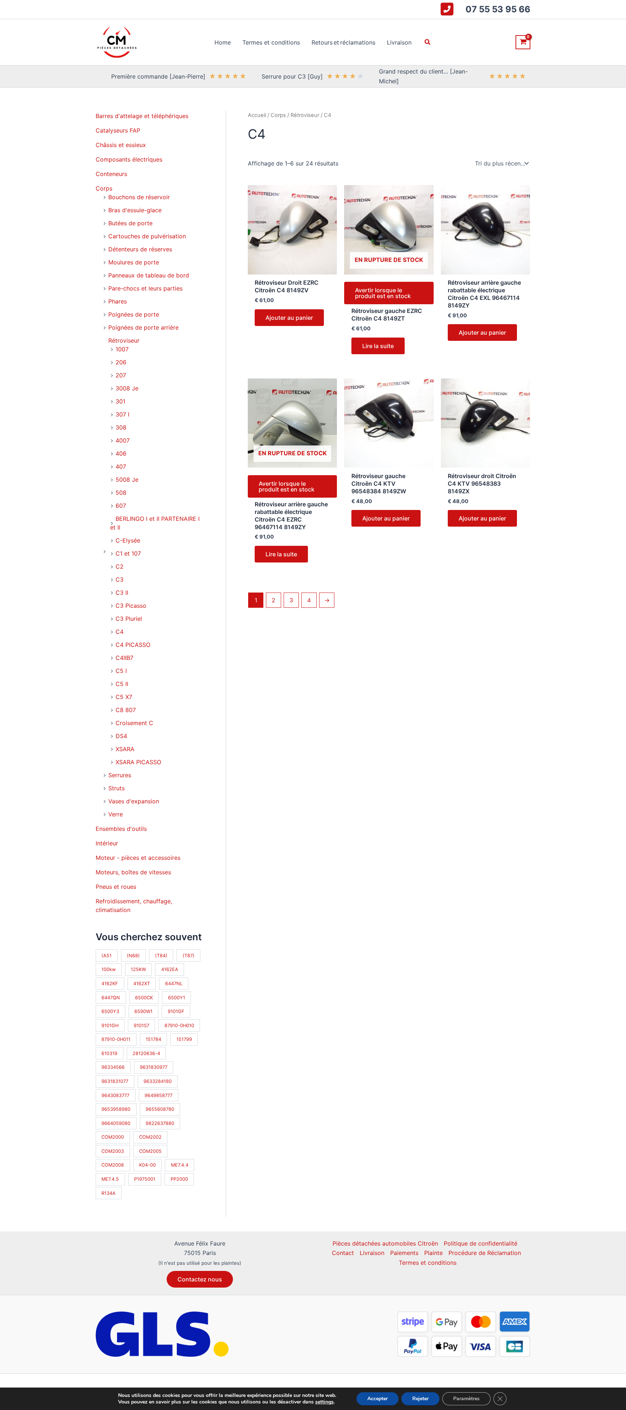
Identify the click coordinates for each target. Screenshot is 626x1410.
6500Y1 (176, 997)
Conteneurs (111, 173)
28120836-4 (146, 1053)
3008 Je (127, 388)
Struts (116, 788)
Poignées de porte (133, 314)
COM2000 (112, 1137)
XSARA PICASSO (138, 762)
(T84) (161, 955)
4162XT (141, 983)
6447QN (110, 997)
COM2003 (112, 1151)
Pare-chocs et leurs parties (145, 288)
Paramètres (466, 1398)
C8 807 (126, 710)
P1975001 (144, 1179)
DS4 (121, 736)
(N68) (133, 955)
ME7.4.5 (110, 1179)
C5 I (121, 670)
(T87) (189, 955)
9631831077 (114, 1081)
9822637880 (160, 1123)
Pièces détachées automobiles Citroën (385, 1243)
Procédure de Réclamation (484, 1252)
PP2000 (179, 1179)
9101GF (176, 1011)
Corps (104, 188)
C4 (120, 631)
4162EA (169, 969)
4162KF (109, 983)
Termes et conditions (427, 1262)
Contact (343, 1252)
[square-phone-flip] (447, 9)
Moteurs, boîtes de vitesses (133, 872)
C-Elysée (128, 540)
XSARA (125, 749)
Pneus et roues (116, 886)
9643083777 (115, 1095)
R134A (108, 1193)
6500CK (144, 997)
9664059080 (115, 1123)
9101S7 (141, 1025)
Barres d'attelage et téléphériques (142, 116)
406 (121, 453)
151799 (184, 1039)
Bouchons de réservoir (139, 197)
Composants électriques (129, 159)
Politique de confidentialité (480, 1243)
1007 (122, 349)
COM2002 (150, 1137)
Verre (115, 814)
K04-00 (147, 1165)
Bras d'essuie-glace (135, 210)
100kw (108, 969)
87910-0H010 (179, 1025)
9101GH (109, 1025)
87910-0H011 (115, 1039)
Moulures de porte (133, 262)
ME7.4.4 (179, 1165)
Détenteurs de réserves (140, 249)
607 (121, 505)
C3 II (122, 592)
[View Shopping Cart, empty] (523, 42)
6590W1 (143, 1011)
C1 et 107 (128, 553)
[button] (428, 42)
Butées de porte (130, 223)
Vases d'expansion (133, 801)
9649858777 (158, 1095)
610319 (109, 1053)
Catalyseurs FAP (118, 130)
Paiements (404, 1252)
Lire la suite (378, 346)
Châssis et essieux (121, 144)
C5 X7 (124, 696)
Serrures (119, 775)
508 (121, 492)
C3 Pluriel (129, 618)
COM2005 (150, 1151)
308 (121, 427)
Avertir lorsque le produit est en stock (383, 293)
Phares (117, 301)
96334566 (113, 1067)
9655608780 (160, 1109)
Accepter (377, 1398)
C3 (120, 579)
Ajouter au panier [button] (289, 317)
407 (121, 466)
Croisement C (134, 723)
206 (121, 362)
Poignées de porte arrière (143, 327)
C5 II (122, 683)
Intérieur (107, 843)
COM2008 (112, 1165)
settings (324, 1402)
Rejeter (420, 1398)
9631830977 (153, 1067)
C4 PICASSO (133, 644)
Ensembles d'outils (121, 828)
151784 (153, 1039)
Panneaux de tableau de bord (148, 275)
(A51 (106, 955)
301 (120, 401)
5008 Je (127, 479)
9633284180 (157, 1081)
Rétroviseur (123, 340)
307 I (122, 414)
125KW (138, 969)
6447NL (174, 983)
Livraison (372, 1252)
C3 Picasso (131, 605)
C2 (120, 566)
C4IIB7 (124, 657)
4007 (123, 440)
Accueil (257, 115)
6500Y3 (110, 1011)
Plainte (433, 1252)
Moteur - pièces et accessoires (138, 857)
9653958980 (115, 1109)
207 (121, 375)
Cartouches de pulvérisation (147, 236)
